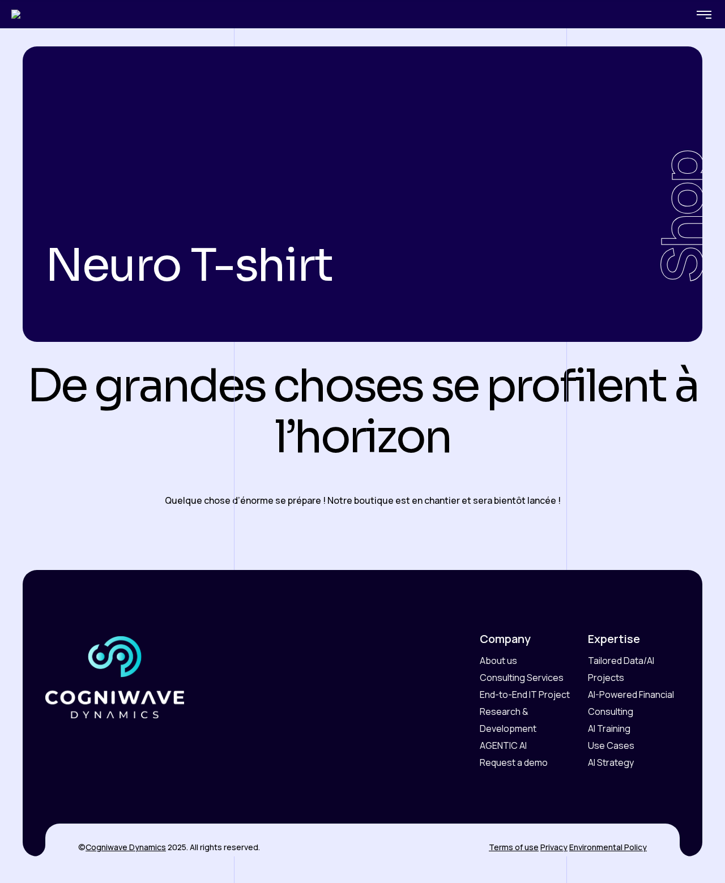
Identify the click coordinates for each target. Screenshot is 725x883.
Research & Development (508, 720)
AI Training (609, 728)
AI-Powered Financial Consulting (631, 703)
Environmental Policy (608, 847)
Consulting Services (522, 677)
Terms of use (514, 847)
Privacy (554, 847)
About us (498, 660)
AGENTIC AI (503, 745)
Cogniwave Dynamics (126, 847)
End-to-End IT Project (525, 694)
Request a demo (514, 762)
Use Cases (611, 745)
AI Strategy (611, 762)
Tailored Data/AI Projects (621, 669)
